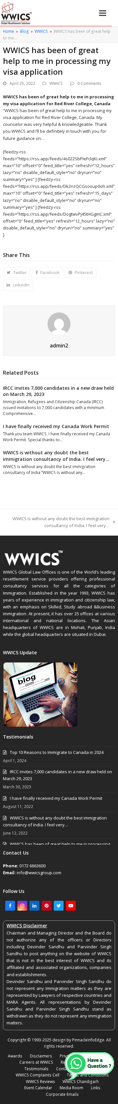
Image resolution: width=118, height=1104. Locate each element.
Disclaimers (41, 1056)
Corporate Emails (62, 1094)
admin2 (59, 345)
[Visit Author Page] (59, 323)
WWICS (56, 83)
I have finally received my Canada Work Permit (56, 426)
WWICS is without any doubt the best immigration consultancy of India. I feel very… (56, 455)
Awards (15, 1056)
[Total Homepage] (34, 565)
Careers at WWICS (36, 1062)
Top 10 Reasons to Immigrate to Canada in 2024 (57, 752)
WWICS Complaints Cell (37, 1075)
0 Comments (89, 83)
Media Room (71, 1088)
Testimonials (36, 1069)
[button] (102, 13)
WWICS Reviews (40, 1081)
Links (95, 1088)
